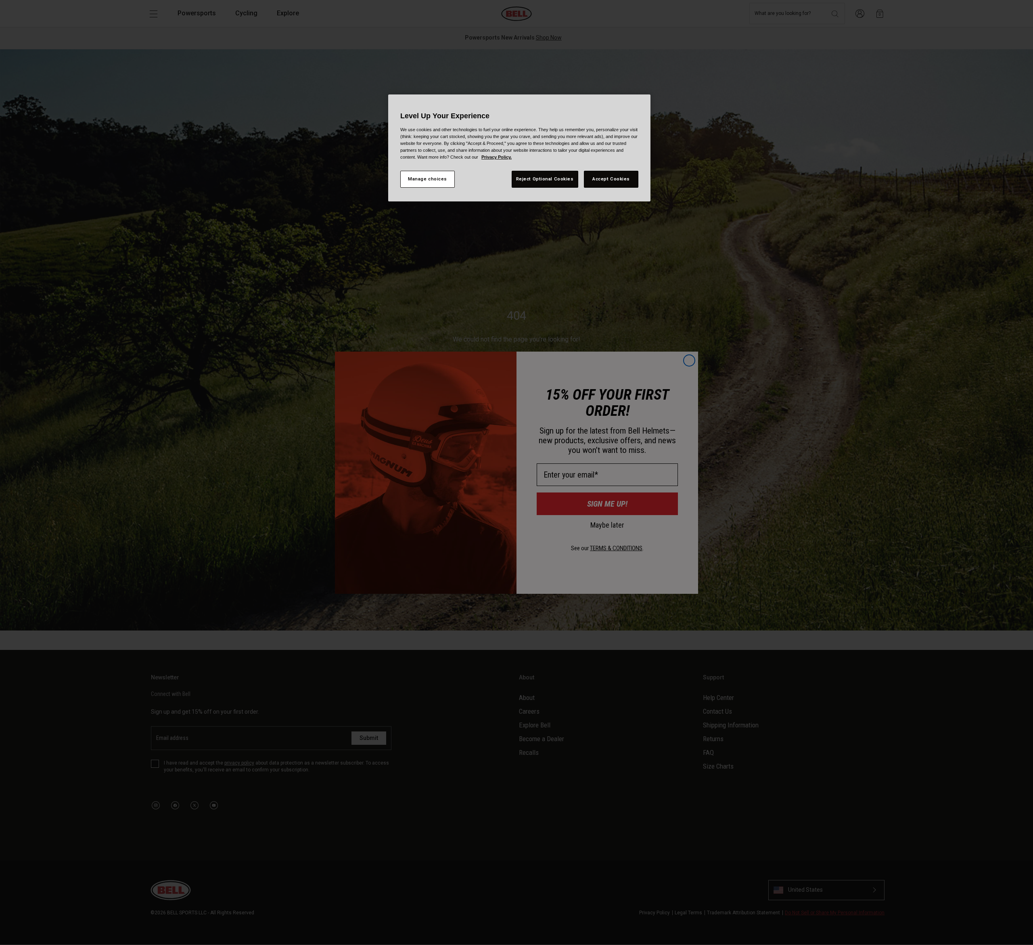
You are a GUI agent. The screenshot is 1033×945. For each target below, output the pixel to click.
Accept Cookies (611, 179)
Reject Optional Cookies (545, 179)
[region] (519, 147)
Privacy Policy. (496, 157)
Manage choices (427, 179)
